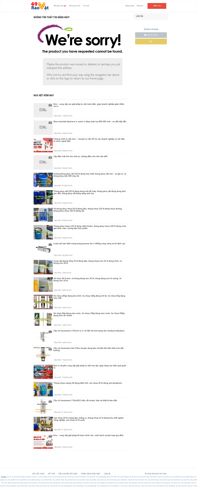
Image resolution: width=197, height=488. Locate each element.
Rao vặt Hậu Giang (22, 483)
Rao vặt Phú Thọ (45, 486)
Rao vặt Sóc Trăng (126, 486)
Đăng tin (157, 6)
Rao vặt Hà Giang (112, 480)
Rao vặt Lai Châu (88, 483)
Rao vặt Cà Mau (81, 480)
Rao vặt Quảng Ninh (103, 486)
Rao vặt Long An (186, 483)
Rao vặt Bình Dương (34, 480)
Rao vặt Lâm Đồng (99, 483)
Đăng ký (140, 6)
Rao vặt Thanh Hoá (181, 486)
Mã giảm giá (59, 6)
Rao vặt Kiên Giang (67, 483)
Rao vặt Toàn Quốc (80, 476)
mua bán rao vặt (51, 476)
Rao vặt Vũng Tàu (166, 476)
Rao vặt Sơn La (136, 486)
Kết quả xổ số (74, 6)
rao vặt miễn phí (16, 476)
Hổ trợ (51, 474)
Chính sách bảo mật (91, 474)
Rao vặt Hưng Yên (44, 483)
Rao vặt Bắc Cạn (177, 476)
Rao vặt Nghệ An (12, 486)
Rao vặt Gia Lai (101, 480)
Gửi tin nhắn (152, 35)
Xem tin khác (152, 29)
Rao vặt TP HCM (111, 476)
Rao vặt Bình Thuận (58, 480)
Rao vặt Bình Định (70, 480)
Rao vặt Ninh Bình (22, 486)
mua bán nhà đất (41, 476)
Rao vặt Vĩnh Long (155, 476)
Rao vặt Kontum (78, 483)
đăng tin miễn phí (26, 476)
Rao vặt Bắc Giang (187, 476)
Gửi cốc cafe (38, 474)
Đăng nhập (129, 6)
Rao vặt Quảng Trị (114, 486)
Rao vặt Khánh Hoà (55, 483)
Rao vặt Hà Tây (132, 480)
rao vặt (9, 476)
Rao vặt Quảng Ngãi (91, 486)
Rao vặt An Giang (144, 476)
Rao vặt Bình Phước (46, 480)
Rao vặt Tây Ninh (146, 486)
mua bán (34, 476)
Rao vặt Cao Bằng (91, 480)
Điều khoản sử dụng (68, 474)
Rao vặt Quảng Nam (79, 486)
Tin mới (86, 6)
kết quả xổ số (60, 476)
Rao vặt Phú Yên (55, 486)
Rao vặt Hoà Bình (33, 483)
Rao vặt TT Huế (192, 486)
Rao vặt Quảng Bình (66, 486)
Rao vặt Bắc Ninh (12, 480)
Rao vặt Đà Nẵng (101, 476)
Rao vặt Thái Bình (157, 486)
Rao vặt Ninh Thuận (34, 486)
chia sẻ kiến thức (69, 476)
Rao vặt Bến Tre (23, 480)
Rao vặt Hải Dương (153, 480)
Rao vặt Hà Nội (91, 476)
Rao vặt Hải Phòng (122, 476)
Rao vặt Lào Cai (176, 483)
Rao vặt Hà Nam (122, 480)
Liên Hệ (107, 474)
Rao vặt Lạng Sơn (165, 483)
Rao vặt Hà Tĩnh (142, 480)
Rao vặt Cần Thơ (133, 476)
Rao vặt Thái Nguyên (169, 486)
